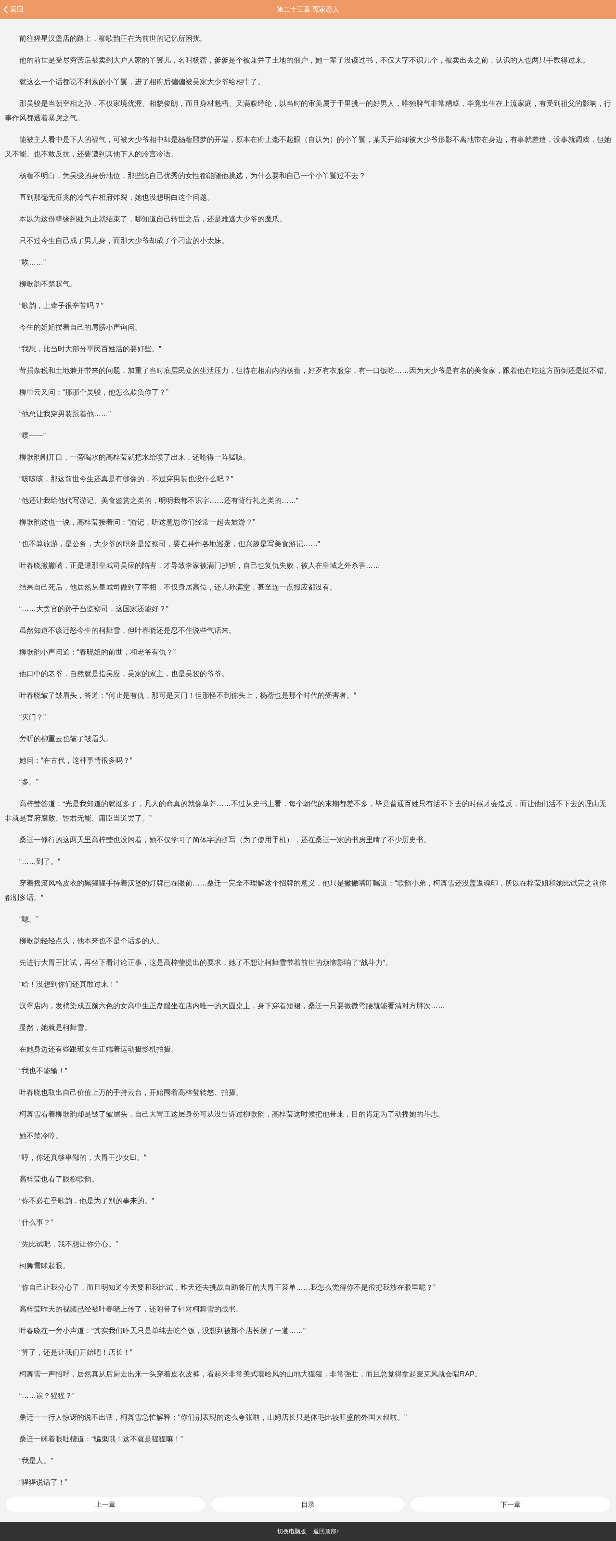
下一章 (510, 1504)
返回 (17, 9)
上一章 (105, 1504)
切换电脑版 (291, 1531)
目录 (308, 1504)
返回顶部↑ (326, 1531)
